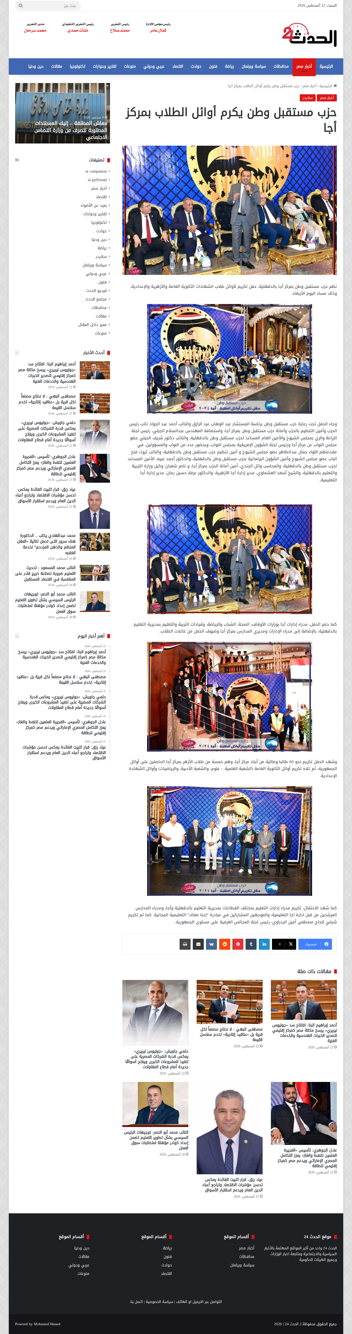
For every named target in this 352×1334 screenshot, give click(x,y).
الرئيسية (326, 66)
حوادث (196, 66)
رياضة (229, 66)
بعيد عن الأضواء (94, 205)
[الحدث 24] (309, 35)
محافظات (281, 66)
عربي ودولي (154, 66)
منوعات (130, 66)
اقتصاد (177, 66)
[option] (51, 113)
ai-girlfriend (97, 180)
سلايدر (308, 97)
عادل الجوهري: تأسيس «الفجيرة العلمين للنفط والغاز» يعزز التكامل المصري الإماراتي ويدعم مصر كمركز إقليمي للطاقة (307, 1158)
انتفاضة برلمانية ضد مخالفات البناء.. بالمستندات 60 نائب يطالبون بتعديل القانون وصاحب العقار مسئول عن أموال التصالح (54, 127)
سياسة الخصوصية (159, 1301)
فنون (213, 66)
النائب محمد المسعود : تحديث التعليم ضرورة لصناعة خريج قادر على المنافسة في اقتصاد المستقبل (45, 573)
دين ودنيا (35, 66)
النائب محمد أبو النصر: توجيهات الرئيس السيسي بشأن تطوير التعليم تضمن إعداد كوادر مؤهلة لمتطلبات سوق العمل (156, 1140)
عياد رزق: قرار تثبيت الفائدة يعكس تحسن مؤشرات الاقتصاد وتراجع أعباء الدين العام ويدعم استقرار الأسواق (232, 1185)
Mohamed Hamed (47, 1324)
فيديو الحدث (96, 291)
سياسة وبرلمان (254, 66)
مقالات (56, 66)
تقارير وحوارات (104, 66)
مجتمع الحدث (96, 299)
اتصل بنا (136, 1301)
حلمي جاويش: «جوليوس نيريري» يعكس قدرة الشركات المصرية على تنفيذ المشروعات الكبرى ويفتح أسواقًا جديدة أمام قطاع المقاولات (156, 1059)
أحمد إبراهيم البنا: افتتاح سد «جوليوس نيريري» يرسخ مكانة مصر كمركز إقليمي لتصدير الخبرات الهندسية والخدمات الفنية (304, 1033)
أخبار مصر (304, 66)
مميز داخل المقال (92, 325)
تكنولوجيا (77, 66)
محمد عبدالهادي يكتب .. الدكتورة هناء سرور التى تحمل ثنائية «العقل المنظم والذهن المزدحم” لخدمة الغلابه (46, 544)
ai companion (96, 171)
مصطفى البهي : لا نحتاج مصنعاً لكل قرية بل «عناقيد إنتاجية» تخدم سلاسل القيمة (231, 1034)
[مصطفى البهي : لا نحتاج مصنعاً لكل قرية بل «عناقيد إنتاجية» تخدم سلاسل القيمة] (230, 1002)
